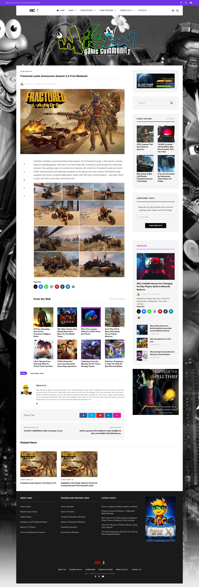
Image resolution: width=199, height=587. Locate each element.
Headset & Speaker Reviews (73, 517)
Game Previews (106, 10)
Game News (25, 506)
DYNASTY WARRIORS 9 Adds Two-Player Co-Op (43, 431)
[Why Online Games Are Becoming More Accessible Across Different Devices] (142, 330)
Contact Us (136, 569)
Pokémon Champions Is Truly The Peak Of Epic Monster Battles (114, 363)
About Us (62, 569)
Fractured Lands (37, 373)
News (71, 10)
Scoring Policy (75, 569)
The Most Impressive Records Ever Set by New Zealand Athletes (120, 533)
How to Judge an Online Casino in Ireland (119, 506)
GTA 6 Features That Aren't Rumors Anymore (145, 146)
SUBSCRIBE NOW (155, 225)
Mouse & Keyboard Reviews (73, 522)
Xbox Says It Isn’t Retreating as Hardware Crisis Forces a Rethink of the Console (119, 519)
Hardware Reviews (69, 527)
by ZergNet (171, 119)
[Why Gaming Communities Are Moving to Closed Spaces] (142, 356)
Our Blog (142, 10)
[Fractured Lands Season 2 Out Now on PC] (38, 464)
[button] (48, 191)
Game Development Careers (32, 532)
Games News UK (26, 71)
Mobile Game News (28, 512)
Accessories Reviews (70, 532)
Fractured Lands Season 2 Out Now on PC (38, 483)
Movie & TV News (27, 527)
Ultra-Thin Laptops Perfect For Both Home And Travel (90, 331)
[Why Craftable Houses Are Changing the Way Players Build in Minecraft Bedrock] (156, 266)
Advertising (90, 569)
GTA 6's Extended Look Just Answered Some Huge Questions (67, 363)
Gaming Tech (125, 10)
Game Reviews (86, 10)
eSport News (25, 517)
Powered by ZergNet (117, 299)
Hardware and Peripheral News (33, 522)
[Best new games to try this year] (142, 343)
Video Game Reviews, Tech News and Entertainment (22, 3)
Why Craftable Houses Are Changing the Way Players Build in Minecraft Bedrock (154, 286)
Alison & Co (29, 84)
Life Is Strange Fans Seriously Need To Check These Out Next (43, 363)
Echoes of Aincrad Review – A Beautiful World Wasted (118, 512)
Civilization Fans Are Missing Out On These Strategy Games (90, 363)
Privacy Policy (122, 569)
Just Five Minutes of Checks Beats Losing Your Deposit (119, 526)
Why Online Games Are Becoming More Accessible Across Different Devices (161, 328)
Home (62, 10)
